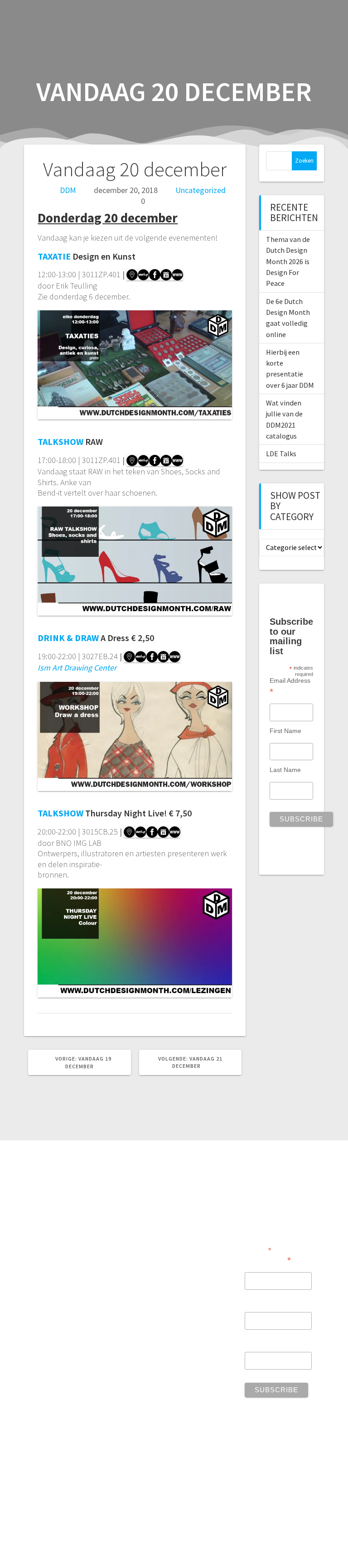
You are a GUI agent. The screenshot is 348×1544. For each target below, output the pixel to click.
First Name (285, 730)
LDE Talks (281, 453)
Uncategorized (200, 190)
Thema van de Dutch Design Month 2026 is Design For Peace (288, 261)
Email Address (290, 686)
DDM (68, 190)
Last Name (285, 769)
